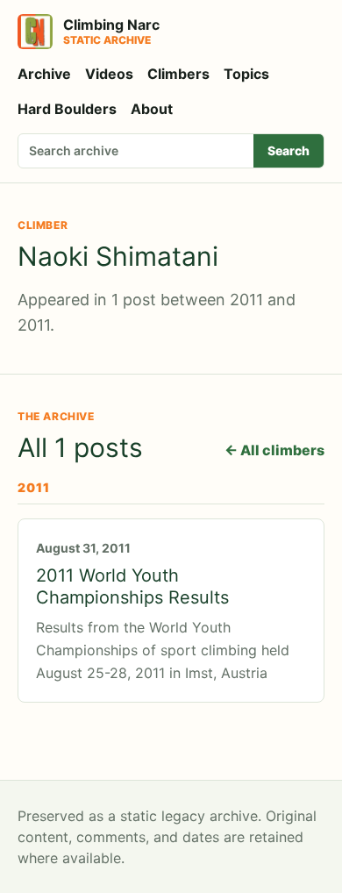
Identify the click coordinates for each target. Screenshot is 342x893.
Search (288, 150)
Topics (246, 73)
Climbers (178, 73)
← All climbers (274, 450)
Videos (109, 73)
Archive (44, 73)
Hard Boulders (67, 109)
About (152, 109)
